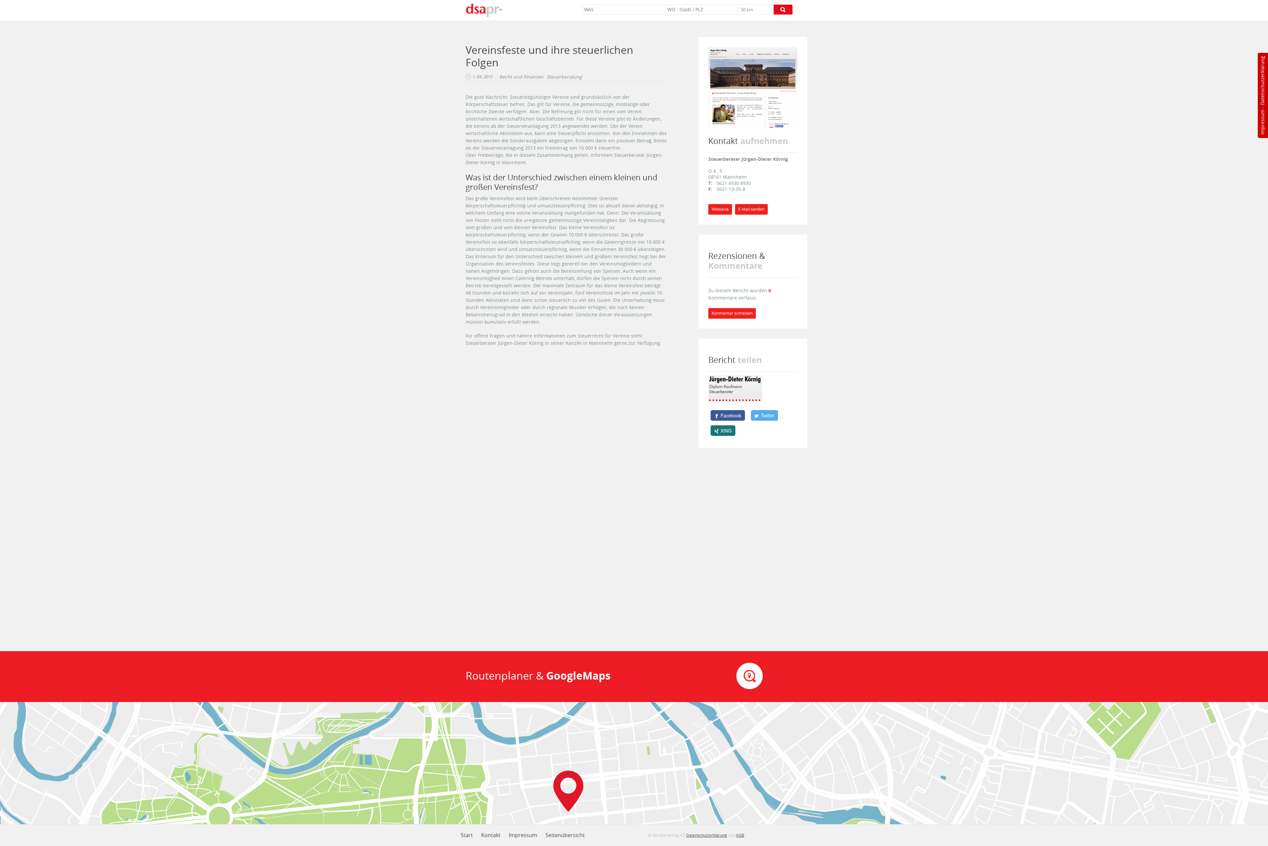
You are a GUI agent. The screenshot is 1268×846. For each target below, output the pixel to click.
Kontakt (491, 835)
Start (467, 835)
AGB (740, 835)
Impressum (1262, 122)
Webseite (720, 209)
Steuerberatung (564, 77)
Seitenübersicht (565, 835)
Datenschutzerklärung (1262, 80)
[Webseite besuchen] (752, 88)
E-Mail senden (751, 209)
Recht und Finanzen (521, 77)
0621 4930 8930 (734, 183)
